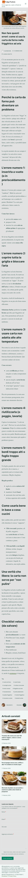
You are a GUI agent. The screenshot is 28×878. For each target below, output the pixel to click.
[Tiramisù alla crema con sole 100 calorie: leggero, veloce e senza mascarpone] (14, 726)
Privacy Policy (12, 876)
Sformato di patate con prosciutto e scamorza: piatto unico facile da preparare (12, 789)
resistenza (13, 673)
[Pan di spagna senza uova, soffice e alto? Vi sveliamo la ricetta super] (14, 753)
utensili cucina (19, 698)
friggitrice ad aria (18, 688)
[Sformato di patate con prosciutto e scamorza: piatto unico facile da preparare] (14, 778)
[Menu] (25, 3)
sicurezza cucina (7, 698)
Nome (4, 812)
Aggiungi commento (8, 834)
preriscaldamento (18, 691)
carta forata (16, 682)
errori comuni (6, 688)
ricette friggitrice (19, 695)
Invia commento (7, 858)
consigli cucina (7, 685)
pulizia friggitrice (7, 695)
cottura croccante (19, 685)
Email (4, 819)
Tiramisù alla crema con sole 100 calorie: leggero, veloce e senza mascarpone (12, 737)
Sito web (4, 826)
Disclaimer (5, 876)
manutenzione (7, 691)
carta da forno (7, 682)
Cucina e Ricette (7, 54)
